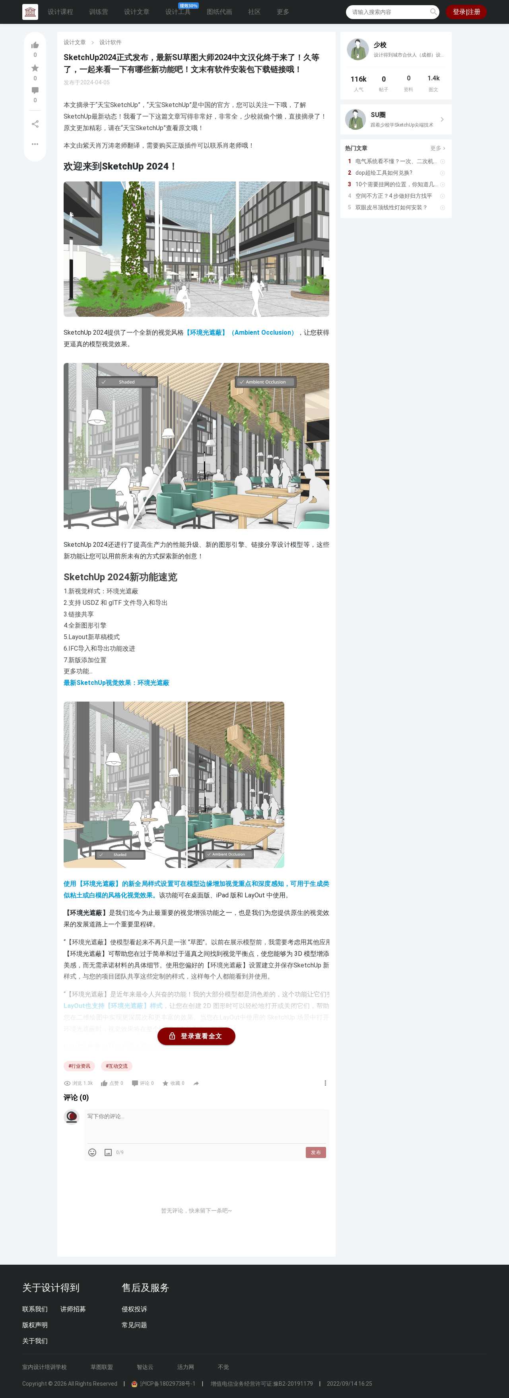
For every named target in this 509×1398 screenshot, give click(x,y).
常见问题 (134, 1325)
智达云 (145, 1367)
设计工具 (178, 12)
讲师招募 (73, 1309)
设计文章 (137, 12)
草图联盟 (102, 1367)
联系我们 (35, 1309)
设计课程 (60, 12)
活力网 (185, 1367)
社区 (254, 12)
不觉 (223, 1367)
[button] (434, 12)
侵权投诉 (134, 1309)
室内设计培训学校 (44, 1367)
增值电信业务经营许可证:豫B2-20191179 (261, 1383)
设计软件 (110, 42)
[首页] (30, 12)
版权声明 (35, 1325)
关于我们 (35, 1341)
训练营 (98, 12)
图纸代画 (219, 12)
